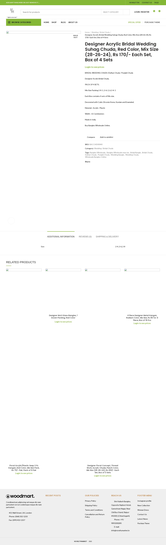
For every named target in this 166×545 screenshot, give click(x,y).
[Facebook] (109, 2)
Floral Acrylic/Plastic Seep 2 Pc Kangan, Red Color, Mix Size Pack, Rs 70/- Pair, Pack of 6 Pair (23, 467)
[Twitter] (112, 2)
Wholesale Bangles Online (95, 157)
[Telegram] (122, 2)
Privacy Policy (90, 501)
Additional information (61, 237)
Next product (158, 35)
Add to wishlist (106, 137)
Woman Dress (143, 510)
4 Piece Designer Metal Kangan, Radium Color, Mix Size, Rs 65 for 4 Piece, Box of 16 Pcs (142, 317)
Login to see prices (94, 67)
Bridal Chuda (147, 153)
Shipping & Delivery (107, 237)
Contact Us (142, 514)
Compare (91, 137)
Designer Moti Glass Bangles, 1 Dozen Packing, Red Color (63, 316)
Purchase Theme (143, 523)
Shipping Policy (91, 505)
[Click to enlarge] (11, 221)
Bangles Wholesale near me (118, 153)
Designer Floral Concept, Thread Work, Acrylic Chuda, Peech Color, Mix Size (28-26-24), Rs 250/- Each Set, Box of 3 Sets (103, 469)
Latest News (142, 519)
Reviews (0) (85, 237)
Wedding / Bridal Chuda (101, 32)
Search (126, 12)
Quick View (39, 279)
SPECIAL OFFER (134, 22)
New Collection (143, 505)
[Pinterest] (115, 2)
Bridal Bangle (135, 153)
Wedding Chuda (132, 155)
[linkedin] (119, 2)
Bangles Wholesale (97, 153)
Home (87, 32)
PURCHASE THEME (152, 22)
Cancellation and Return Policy (95, 515)
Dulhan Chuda (90, 155)
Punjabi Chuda (103, 155)
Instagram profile (144, 501)
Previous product (153, 35)
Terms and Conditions (94, 510)
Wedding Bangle (117, 155)
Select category (111, 12)
